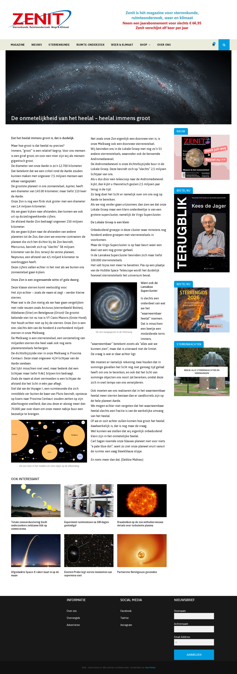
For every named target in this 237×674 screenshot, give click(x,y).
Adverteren (73, 624)
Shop (143, 44)
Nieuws (36, 44)
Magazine (18, 44)
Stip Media (150, 667)
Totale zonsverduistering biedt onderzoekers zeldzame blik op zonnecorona (29, 525)
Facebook (126, 610)
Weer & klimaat (122, 44)
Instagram (126, 624)
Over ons (164, 44)
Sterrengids (73, 617)
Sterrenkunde (59, 44)
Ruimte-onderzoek (90, 44)
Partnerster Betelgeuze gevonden (137, 572)
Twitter (124, 617)
